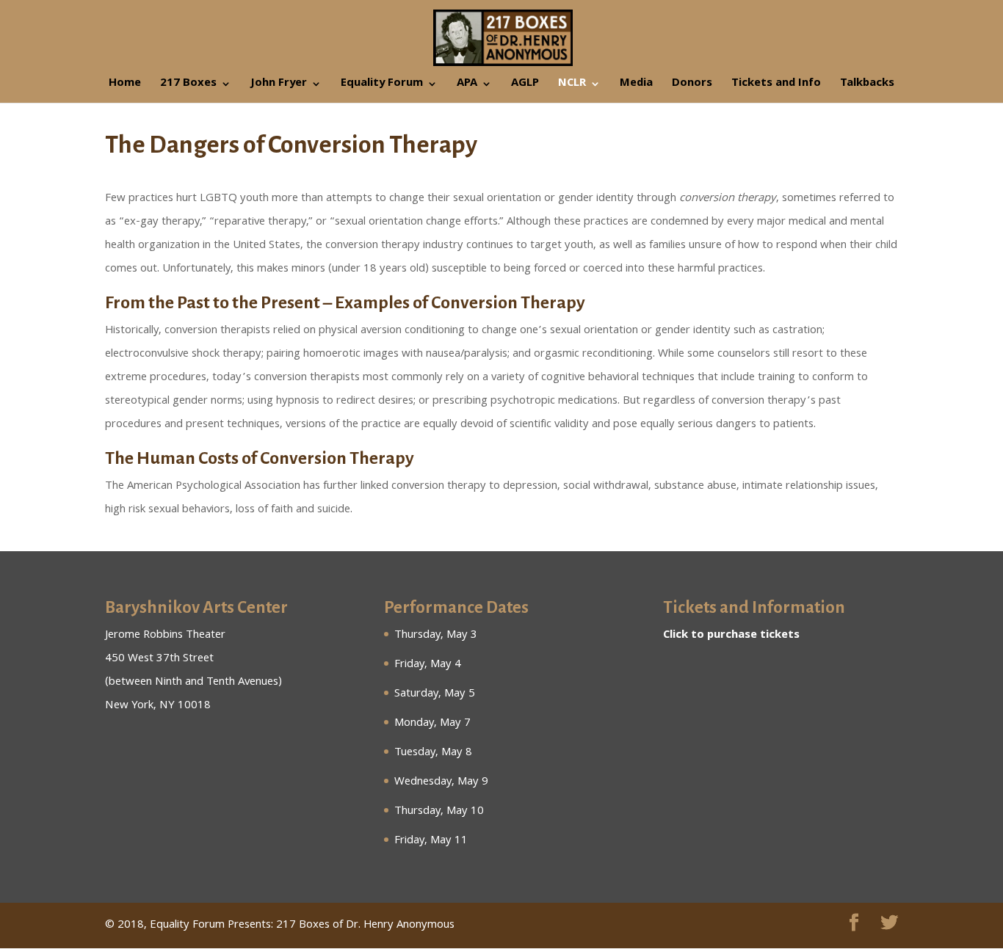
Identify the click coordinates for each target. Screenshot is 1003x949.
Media (636, 86)
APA (467, 86)
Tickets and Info (776, 86)
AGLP (525, 86)
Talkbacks (867, 86)
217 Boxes (188, 86)
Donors (692, 86)
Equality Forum (382, 86)
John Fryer (278, 86)
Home (125, 86)
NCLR (572, 86)
